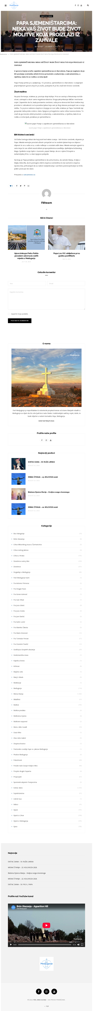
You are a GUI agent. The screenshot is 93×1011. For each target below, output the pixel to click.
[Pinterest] (6, 81)
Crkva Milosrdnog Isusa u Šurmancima (27, 544)
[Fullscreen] (82, 944)
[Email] (6, 86)
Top (47, 1006)
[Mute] (78, 944)
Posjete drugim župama (22, 771)
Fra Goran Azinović (20, 594)
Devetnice (17, 567)
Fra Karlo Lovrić (19, 622)
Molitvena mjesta (19, 716)
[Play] (11, 944)
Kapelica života (18, 661)
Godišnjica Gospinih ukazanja (24, 649)
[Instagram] (46, 991)
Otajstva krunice (19, 744)
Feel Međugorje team (21, 578)
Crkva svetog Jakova (20, 550)
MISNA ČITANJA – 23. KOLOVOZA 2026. (43, 477)
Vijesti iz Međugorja (20, 821)
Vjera (15, 826)
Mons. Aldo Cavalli (20, 727)
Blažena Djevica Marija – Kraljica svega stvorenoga (49, 492)
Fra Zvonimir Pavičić (20, 644)
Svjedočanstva (18, 793)
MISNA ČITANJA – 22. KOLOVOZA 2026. (43, 507)
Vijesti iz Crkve (46, 16)
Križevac (16, 666)
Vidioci (15, 804)
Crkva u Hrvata (18, 556)
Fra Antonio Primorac (21, 583)
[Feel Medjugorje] (14, 5)
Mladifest (16, 699)
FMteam (40, 46)
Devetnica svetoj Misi (21, 561)
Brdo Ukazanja (18, 539)
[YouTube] (54, 991)
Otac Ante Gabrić (19, 738)
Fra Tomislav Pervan (21, 638)
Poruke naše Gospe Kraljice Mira (25, 766)
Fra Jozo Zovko (19, 611)
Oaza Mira (17, 732)
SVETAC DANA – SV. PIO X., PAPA (20, 884)
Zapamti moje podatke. (19, 314)
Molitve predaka (19, 710)
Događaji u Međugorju (21, 572)
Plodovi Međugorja (20, 754)
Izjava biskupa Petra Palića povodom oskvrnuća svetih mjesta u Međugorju (26, 255)
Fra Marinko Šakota (20, 627)
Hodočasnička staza (20, 655)
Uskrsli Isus (17, 799)
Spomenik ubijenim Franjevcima (25, 782)
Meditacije (17, 683)
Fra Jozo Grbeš (18, 605)
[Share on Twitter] (6, 75)
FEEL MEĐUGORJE (39, 1000)
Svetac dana (17, 788)
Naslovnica (3, 54)
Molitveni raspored (20, 721)
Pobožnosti (17, 760)
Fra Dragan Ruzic (19, 589)
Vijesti (15, 810)
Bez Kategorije (18, 533)
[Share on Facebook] (6, 69)
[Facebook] (39, 991)
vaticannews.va (29, 174)
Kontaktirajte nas (46, 421)
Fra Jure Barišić (18, 616)
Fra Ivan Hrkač (18, 600)
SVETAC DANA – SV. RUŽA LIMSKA (41, 462)
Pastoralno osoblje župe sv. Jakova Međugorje (30, 749)
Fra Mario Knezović (20, 633)
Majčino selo (18, 672)
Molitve (16, 705)
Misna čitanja (18, 694)
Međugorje (17, 688)
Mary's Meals (18, 677)
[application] (46, 925)
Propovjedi (17, 777)
